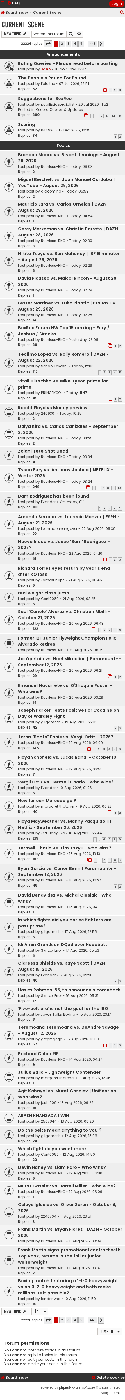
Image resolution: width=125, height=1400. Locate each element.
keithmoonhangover (59, 528)
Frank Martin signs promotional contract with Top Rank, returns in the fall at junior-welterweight (69, 1256)
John (46, 69)
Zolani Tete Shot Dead (43, 451)
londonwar (50, 1298)
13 (107, 116)
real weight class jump (43, 593)
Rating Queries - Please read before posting (68, 63)
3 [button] (68, 43)
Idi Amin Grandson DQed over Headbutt (62, 944)
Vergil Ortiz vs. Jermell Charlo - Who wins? (66, 782)
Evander (48, 501)
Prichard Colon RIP (38, 1054)
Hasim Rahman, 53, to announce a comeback (69, 990)
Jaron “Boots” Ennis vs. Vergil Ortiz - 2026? (65, 737)
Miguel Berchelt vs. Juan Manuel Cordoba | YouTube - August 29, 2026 (66, 182)
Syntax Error (51, 950)
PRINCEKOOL (51, 392)
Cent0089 (50, 598)
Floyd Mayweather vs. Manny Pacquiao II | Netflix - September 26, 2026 (65, 824)
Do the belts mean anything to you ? (59, 1130)
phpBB (64, 1387)
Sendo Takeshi (54, 366)
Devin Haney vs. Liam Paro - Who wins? (62, 1167)
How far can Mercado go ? (47, 801)
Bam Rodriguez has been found (53, 496)
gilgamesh (51, 721)
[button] (48, 43)
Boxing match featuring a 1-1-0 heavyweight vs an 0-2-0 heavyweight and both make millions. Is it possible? (68, 1287)
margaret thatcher (57, 806)
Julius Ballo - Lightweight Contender (59, 1072)
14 (113, 116)
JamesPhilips (53, 580)
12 (101, 116)
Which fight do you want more (52, 1149)
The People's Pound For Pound (52, 78)
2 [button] (62, 43)
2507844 (49, 1121)
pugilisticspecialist (57, 104)
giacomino (51, 191)
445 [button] (93, 43)
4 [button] (75, 43)
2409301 (48, 413)
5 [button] (81, 43)
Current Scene (22, 24)
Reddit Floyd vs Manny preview (52, 408)
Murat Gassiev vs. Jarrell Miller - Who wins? (67, 1186)
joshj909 (48, 1102)
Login (117, 3)
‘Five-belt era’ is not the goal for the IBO (63, 1008)
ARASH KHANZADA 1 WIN (43, 1115)
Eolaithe (48, 83)
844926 (48, 130)
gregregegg (52, 1038)
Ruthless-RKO (53, 166)
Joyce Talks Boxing (58, 1014)
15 (119, 116)
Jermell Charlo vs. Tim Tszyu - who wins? (64, 848)
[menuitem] (122, 13)
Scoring (26, 124)
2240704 (48, 1216)
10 (119, 488)
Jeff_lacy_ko (53, 833)
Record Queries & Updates (59, 109)
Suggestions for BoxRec (45, 98)
